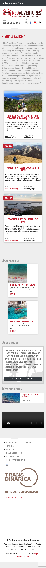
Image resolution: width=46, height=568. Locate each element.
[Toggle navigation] (41, 3)
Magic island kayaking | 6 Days (24, 321)
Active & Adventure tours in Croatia (21, 442)
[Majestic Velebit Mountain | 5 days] (23, 154)
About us (10, 449)
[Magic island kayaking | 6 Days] (23, 310)
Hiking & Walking (12, 137)
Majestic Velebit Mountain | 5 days (23, 169)
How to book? (12, 445)
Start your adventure (23, 379)
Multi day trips (30, 137)
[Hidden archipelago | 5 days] (23, 273)
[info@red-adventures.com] (26, 22)
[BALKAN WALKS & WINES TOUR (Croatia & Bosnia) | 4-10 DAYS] (23, 102)
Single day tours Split (15, 460)
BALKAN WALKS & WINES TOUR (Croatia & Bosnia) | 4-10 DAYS (23, 117)
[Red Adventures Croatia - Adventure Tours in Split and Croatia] (23, 11)
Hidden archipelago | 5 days (22, 284)
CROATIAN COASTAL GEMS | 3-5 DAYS (23, 220)
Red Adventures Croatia (13, 3)
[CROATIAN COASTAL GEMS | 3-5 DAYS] (23, 206)
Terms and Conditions (15, 452)
